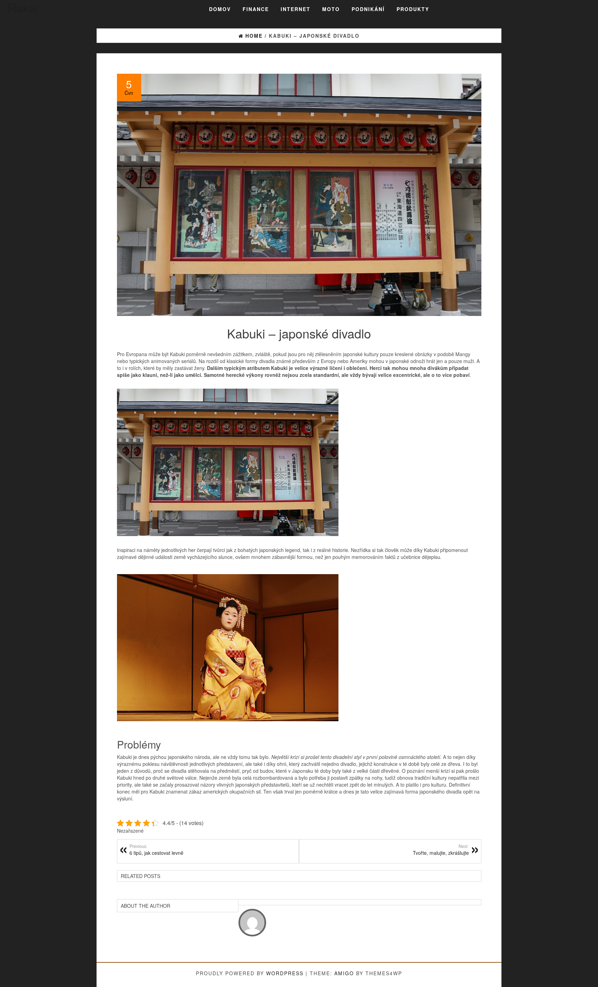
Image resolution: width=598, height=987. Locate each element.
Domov (220, 9)
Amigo (344, 973)
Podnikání (368, 9)
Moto (331, 9)
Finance (256, 9)
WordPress (284, 973)
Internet (295, 9)
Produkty (413, 9)
